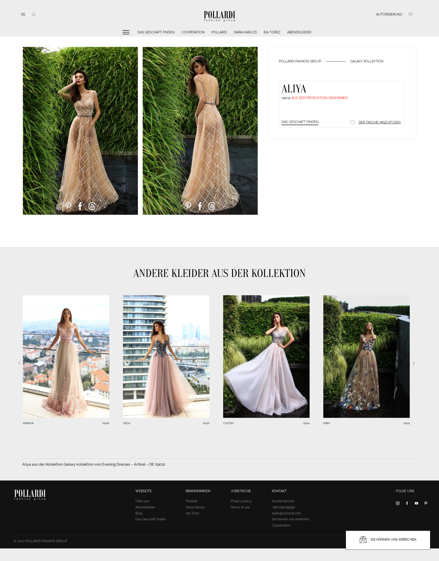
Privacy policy (241, 501)
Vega (126, 423)
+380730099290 (283, 507)
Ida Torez (272, 32)
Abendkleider (299, 32)
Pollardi (219, 32)
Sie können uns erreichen (290, 519)
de (23, 14)
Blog (138, 513)
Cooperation (193, 32)
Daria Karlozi (245, 32)
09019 (306, 423)
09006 (105, 423)
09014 (407, 423)
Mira (326, 423)
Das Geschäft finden (156, 32)
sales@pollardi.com (286, 513)
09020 (206, 423)
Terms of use (240, 507)
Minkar (28, 423)
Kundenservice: (283, 501)
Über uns (142, 501)
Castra (228, 423)
